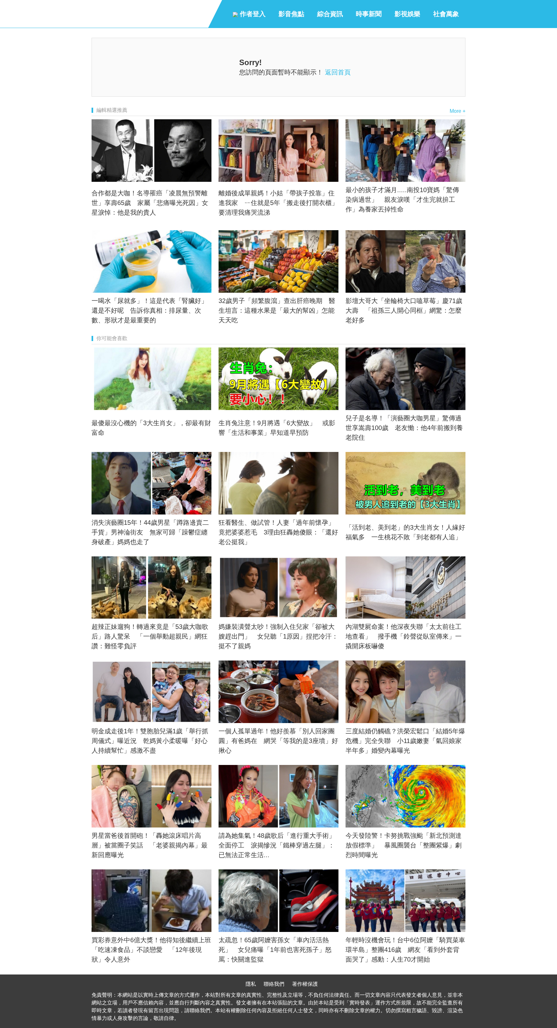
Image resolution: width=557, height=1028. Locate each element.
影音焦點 (291, 13)
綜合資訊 (330, 13)
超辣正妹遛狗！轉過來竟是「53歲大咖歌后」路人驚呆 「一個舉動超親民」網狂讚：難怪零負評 (150, 636)
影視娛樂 (407, 13)
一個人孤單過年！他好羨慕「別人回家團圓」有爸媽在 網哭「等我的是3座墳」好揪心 (278, 741)
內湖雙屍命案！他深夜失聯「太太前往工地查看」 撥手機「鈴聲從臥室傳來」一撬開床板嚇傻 (404, 636)
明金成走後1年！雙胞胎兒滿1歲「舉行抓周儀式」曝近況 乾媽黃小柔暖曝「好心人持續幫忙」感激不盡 (150, 741)
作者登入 (252, 13)
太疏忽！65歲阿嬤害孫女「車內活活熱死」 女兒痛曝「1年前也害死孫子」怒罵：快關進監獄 (275, 949)
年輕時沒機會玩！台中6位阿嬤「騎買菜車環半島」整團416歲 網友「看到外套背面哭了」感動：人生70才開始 (405, 949)
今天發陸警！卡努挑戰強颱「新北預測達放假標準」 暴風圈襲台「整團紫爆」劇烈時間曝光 (404, 845)
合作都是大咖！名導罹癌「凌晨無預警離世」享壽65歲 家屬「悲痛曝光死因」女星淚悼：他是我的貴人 (150, 203)
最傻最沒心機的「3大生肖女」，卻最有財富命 (151, 427)
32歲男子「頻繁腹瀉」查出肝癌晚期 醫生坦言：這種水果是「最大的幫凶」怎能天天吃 (277, 310)
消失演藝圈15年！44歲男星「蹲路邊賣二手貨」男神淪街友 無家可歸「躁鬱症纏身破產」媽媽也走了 (150, 532)
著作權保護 (305, 984)
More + (457, 111)
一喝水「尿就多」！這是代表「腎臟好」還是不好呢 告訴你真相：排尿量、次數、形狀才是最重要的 (150, 310)
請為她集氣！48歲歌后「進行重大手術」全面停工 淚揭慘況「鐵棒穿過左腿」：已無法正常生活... (277, 845)
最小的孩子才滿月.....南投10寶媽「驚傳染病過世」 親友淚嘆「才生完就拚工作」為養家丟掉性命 (402, 199)
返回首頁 (338, 72)
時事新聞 (369, 13)
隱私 (251, 984)
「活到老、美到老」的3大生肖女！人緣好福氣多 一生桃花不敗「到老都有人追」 (405, 532)
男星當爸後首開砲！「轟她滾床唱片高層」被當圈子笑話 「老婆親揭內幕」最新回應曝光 (150, 845)
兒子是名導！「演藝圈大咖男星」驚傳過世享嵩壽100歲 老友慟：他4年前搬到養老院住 (404, 428)
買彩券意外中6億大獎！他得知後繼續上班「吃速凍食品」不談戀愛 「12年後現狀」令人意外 (151, 949)
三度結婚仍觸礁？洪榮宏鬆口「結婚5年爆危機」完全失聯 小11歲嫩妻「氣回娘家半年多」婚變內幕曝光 (405, 741)
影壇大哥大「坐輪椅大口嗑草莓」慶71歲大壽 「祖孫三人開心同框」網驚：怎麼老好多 (404, 310)
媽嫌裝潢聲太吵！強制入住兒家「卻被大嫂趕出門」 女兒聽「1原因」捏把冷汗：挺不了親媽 (278, 636)
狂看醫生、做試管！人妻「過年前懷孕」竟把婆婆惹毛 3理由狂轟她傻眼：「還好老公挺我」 (278, 532)
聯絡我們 (274, 984)
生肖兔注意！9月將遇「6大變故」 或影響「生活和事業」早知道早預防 (277, 427)
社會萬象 (446, 13)
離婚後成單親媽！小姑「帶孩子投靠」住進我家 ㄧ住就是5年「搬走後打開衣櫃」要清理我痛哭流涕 (278, 203)
